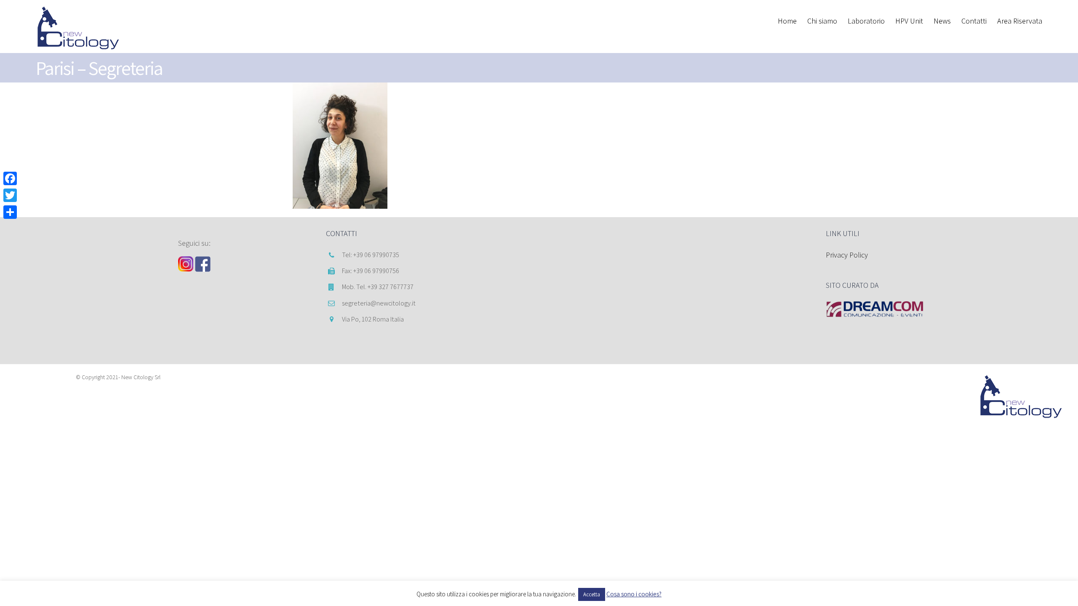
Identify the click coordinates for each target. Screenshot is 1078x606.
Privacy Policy (847, 255)
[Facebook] (10, 178)
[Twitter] (10, 195)
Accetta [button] (591, 594)
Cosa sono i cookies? (634, 594)
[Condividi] (10, 212)
